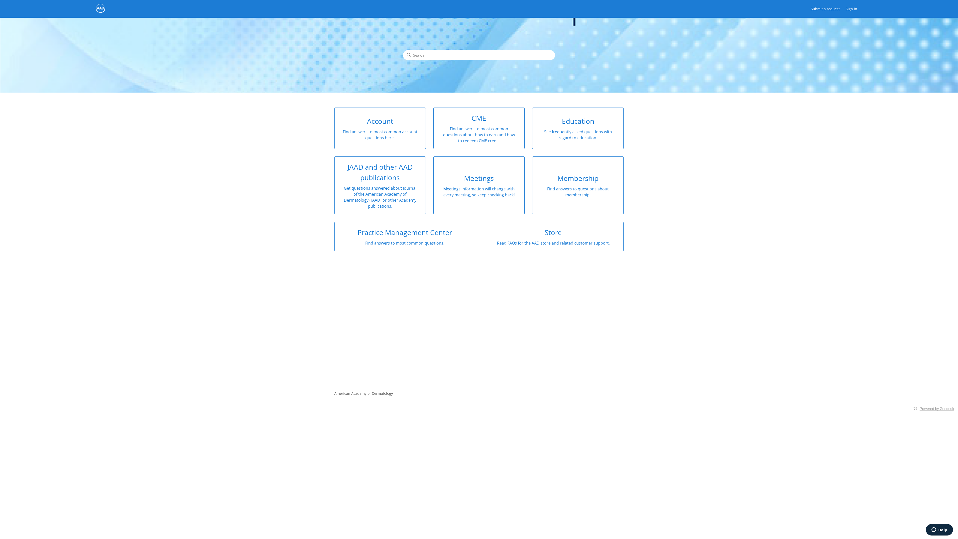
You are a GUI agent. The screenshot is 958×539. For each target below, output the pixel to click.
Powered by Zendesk (937, 408)
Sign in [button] (851, 8)
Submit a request (825, 8)
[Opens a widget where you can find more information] (939, 530)
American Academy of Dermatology (363, 393)
